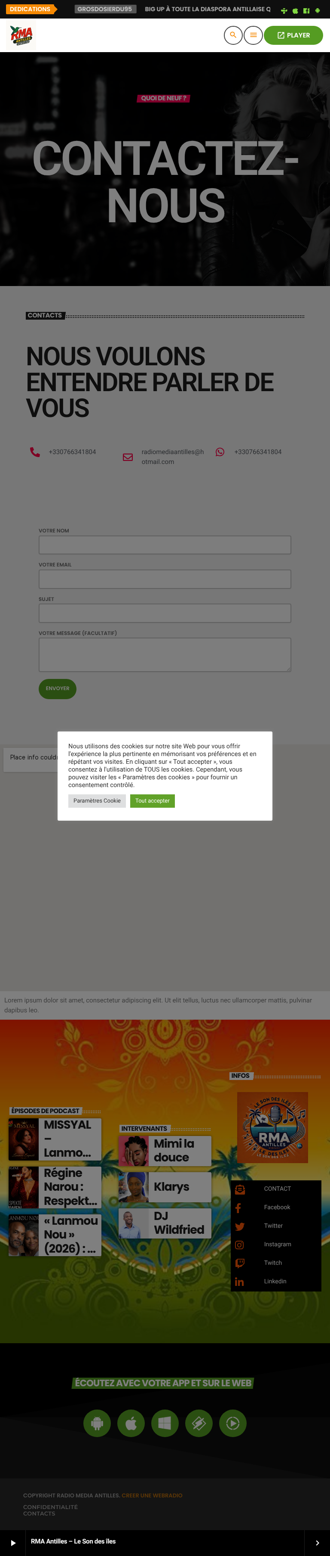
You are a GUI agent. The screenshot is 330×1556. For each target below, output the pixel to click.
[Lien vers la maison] (21, 35)
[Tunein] (284, 11)
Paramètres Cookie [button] (97, 801)
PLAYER (293, 35)
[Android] (317, 11)
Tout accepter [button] (152, 801)
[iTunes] (295, 11)
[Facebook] (306, 11)
